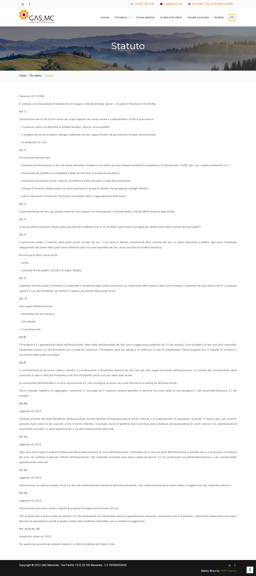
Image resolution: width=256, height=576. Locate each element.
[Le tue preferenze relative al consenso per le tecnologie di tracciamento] (250, 570)
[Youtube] (229, 565)
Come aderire (145, 17)
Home (105, 17)
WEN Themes (228, 571)
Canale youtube (198, 17)
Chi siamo (120, 17)
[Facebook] (234, 565)
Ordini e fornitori (171, 17)
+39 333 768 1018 (144, 4)
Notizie (219, 17)
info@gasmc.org (173, 4)
